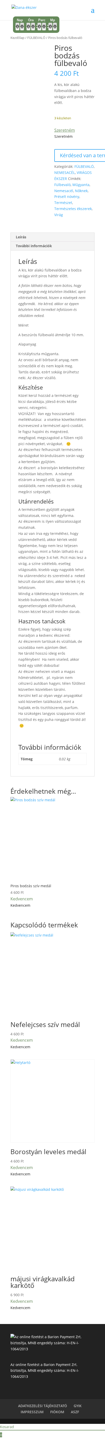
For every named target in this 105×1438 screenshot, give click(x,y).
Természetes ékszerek (73, 208)
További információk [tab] (34, 245)
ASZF (75, 1411)
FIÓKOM (57, 1411)
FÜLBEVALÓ (36, 37)
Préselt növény (66, 196)
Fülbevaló (62, 184)
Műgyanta (80, 184)
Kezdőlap (17, 37)
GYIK (78, 1405)
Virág (58, 214)
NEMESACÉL (64, 172)
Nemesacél (63, 190)
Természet (63, 202)
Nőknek (81, 190)
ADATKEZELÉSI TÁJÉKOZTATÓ (42, 1405)
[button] (64, 130)
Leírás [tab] (21, 237)
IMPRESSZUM (32, 1411)
